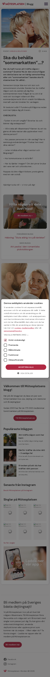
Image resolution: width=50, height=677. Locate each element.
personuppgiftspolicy (13, 331)
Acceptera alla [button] (26, 367)
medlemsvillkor (28, 328)
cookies (17, 328)
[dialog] (25, 338)
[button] (25, 335)
